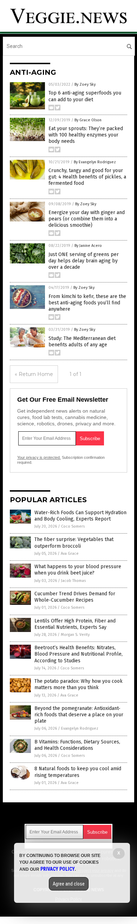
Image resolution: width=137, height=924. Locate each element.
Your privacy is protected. (39, 457)
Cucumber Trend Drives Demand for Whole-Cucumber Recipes (74, 597)
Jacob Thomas (73, 580)
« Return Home (34, 374)
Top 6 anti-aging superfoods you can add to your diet (84, 96)
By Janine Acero (88, 245)
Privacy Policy (57, 869)
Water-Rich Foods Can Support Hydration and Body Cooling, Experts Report (80, 516)
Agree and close (69, 884)
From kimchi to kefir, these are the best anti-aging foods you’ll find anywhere (87, 302)
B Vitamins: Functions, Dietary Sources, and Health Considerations (77, 745)
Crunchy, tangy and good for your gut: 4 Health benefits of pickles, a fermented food (87, 177)
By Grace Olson (88, 120)
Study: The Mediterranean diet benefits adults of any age (82, 341)
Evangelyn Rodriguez (79, 728)
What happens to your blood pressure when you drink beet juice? (77, 570)
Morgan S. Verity (75, 634)
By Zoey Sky (85, 84)
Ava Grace (70, 553)
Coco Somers (73, 526)
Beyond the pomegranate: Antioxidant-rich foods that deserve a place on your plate (78, 714)
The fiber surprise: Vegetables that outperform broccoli (73, 542)
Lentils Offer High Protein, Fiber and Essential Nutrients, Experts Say (75, 624)
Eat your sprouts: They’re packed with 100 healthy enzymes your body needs (85, 135)
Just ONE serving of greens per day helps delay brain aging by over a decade (83, 260)
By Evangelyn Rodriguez (95, 162)
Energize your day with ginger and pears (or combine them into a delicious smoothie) (86, 218)
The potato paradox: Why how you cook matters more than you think (78, 684)
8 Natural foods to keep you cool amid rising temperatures (77, 772)
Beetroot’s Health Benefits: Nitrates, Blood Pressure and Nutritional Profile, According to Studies (78, 654)
